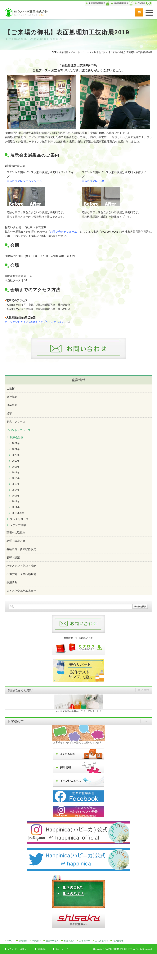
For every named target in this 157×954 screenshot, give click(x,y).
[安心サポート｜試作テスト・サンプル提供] (78, 670)
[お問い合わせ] (139, 12)
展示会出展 (99, 52)
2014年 (16, 490)
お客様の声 (84, 940)
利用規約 (42, 949)
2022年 (16, 443)
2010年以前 (18, 513)
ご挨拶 (11, 388)
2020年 (16, 455)
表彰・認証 (13, 557)
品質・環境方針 (16, 540)
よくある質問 (101, 940)
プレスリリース (19, 519)
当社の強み (69, 940)
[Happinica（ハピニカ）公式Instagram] (78, 832)
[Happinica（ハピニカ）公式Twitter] (78, 859)
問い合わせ (118, 940)
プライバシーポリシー (17, 949)
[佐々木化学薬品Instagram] (78, 811)
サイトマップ (61, 949)
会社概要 (12, 396)
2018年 (16, 466)
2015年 (16, 484)
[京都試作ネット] (78, 920)
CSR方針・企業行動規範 (21, 574)
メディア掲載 (18, 525)
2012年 (16, 501)
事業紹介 (36, 940)
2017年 (16, 472)
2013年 (16, 495)
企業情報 (63, 52)
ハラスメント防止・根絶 (21, 565)
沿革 (9, 413)
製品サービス (52, 940)
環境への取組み (16, 532)
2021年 (16, 449)
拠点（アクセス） (17, 421)
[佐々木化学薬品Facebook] (78, 796)
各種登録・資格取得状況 (21, 549)
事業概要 (12, 405)
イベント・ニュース (81, 52)
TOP (54, 52)
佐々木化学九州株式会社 (21, 590)
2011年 (16, 507)
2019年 (16, 460)
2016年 (16, 478)
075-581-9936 (129, 12)
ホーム (10, 940)
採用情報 (12, 582)
